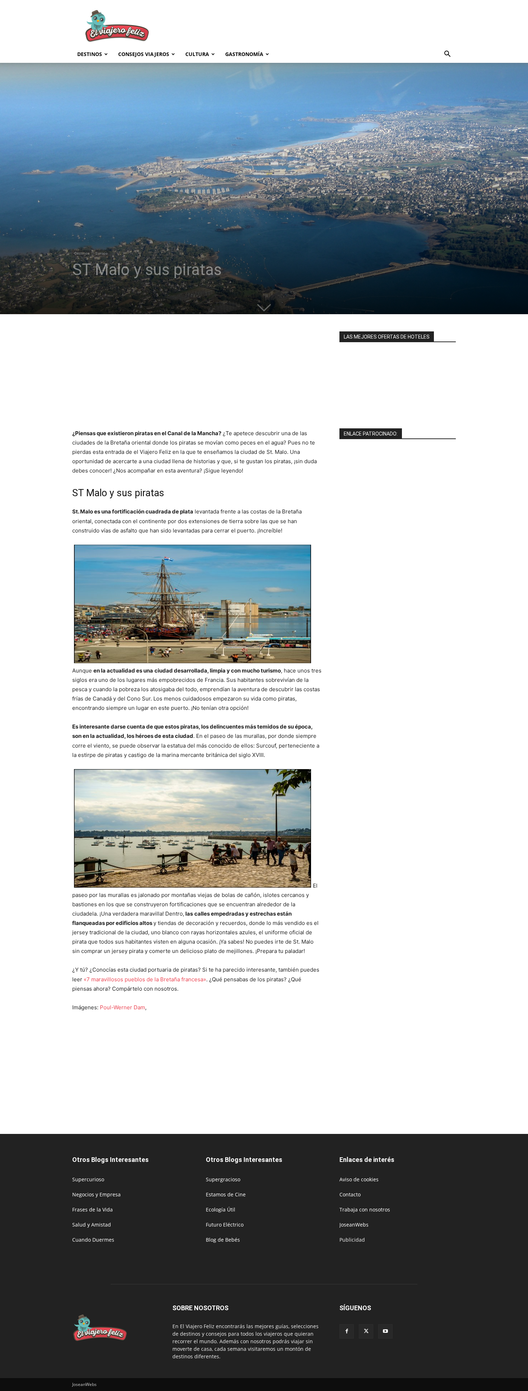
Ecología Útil (220, 1209)
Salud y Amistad (91, 1224)
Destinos (89, 54)
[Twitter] (366, 1331)
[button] (447, 54)
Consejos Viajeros (143, 54)
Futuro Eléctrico (225, 1224)
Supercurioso (88, 1179)
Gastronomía (244, 54)
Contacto (350, 1194)
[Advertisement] (325, 26)
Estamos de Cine (226, 1194)
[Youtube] (385, 1331)
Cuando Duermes (93, 1239)
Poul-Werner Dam (122, 1007)
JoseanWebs (354, 1224)
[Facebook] (346, 1331)
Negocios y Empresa (96, 1194)
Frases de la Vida (92, 1209)
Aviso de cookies (359, 1179)
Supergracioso (223, 1179)
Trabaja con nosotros (364, 1209)
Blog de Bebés (223, 1239)
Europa (102, 253)
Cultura (197, 54)
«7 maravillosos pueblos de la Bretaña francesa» (145, 979)
